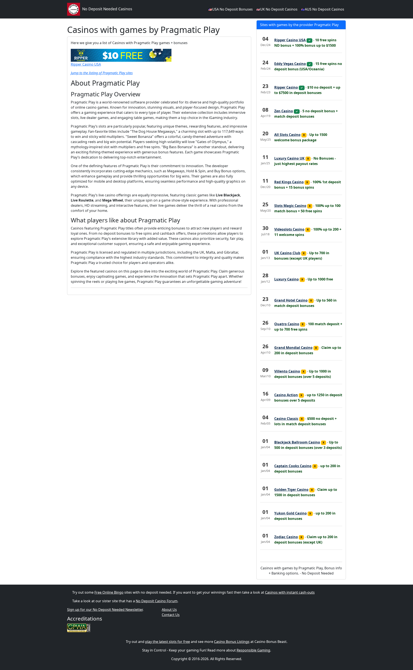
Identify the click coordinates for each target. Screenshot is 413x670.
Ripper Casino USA (86, 64)
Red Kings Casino (289, 182)
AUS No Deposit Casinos (324, 9)
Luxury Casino (286, 279)
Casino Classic (286, 418)
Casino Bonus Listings (232, 641)
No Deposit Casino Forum (156, 601)
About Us (169, 609)
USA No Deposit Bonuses (232, 9)
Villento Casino (287, 371)
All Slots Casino (287, 134)
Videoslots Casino (289, 229)
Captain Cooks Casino (292, 466)
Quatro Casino (286, 324)
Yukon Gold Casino (290, 513)
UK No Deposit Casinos (278, 9)
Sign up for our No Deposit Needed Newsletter (105, 609)
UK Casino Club (287, 253)
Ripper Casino (286, 87)
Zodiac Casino (286, 536)
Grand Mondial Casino (293, 347)
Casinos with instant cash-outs (290, 592)
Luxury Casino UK (289, 158)
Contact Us (171, 614)
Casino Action (286, 395)
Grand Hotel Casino (291, 300)
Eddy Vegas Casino (290, 63)
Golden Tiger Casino (291, 489)
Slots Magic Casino (290, 205)
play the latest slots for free (167, 641)
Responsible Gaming (253, 650)
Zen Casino (283, 111)
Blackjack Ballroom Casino (297, 442)
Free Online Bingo (108, 592)
